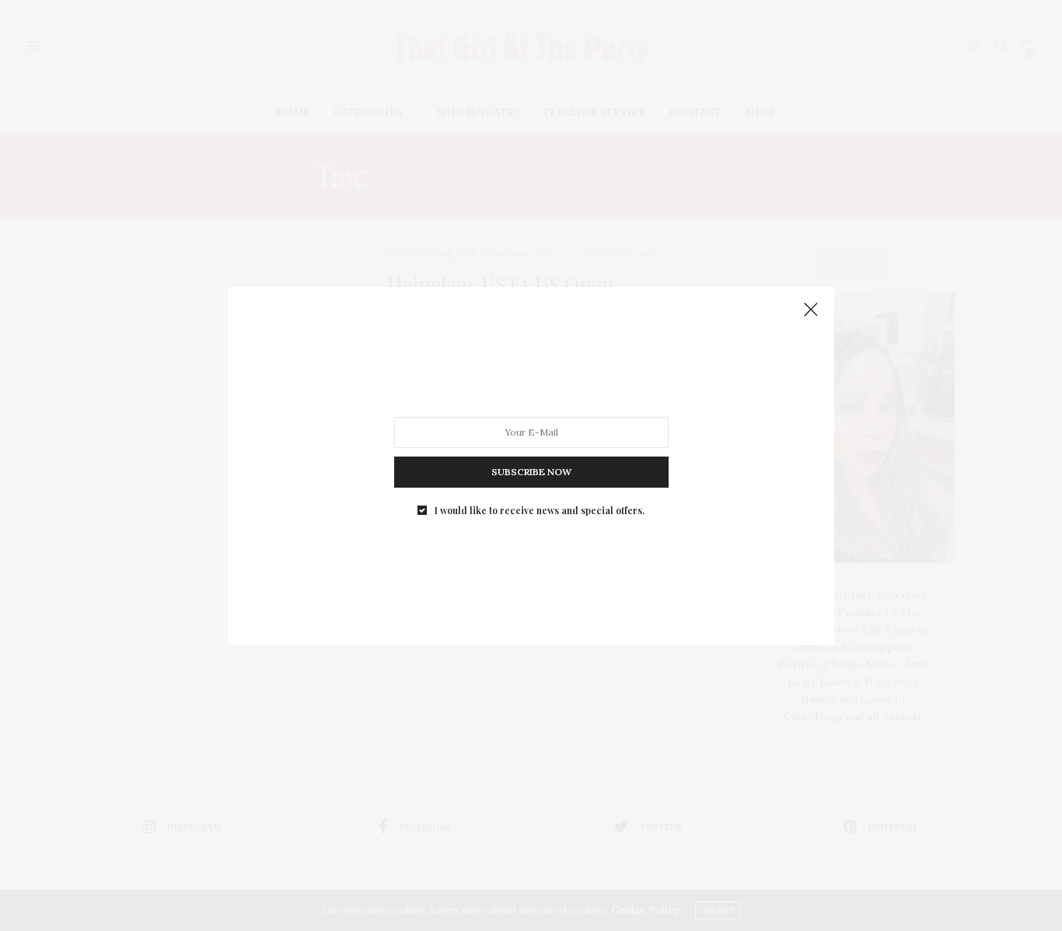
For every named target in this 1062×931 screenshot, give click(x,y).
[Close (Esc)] (810, 310)
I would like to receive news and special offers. (540, 509)
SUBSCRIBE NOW (531, 471)
